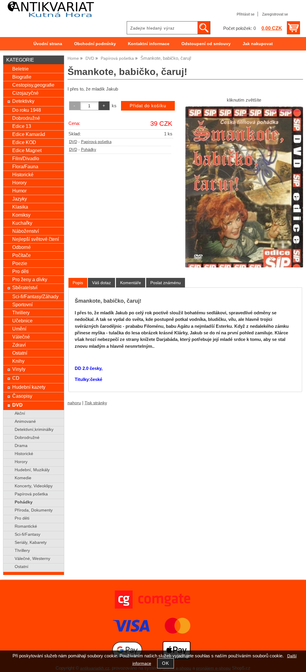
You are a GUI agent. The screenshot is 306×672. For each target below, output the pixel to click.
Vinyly (18, 369)
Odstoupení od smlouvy (206, 44)
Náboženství (25, 231)
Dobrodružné (26, 118)
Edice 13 (21, 126)
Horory (19, 182)
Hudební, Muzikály (32, 470)
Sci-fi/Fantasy (27, 534)
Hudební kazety (28, 387)
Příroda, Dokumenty (34, 510)
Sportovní (22, 304)
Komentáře (130, 282)
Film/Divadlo (25, 158)
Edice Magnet (27, 150)
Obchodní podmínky (95, 44)
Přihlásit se (246, 14)
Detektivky (23, 101)
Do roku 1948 (26, 110)
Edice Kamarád (28, 134)
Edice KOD (24, 142)
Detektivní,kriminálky (34, 429)
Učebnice (22, 320)
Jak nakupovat (258, 44)
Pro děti (20, 271)
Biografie (21, 76)
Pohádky (88, 150)
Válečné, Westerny (32, 558)
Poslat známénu (165, 282)
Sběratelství (24, 287)
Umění (19, 328)
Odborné (21, 247)
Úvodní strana (47, 44)
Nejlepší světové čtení (35, 239)
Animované (25, 421)
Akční (20, 413)
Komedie (23, 478)
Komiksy (21, 215)
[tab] (77, 283)
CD (15, 378)
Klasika (20, 206)
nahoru (74, 403)
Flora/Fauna (25, 166)
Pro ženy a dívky (29, 279)
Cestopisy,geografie (33, 85)
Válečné (21, 336)
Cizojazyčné (25, 93)
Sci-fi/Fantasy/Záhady (35, 296)
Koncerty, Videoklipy (34, 486)
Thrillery (21, 312)
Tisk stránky (96, 403)
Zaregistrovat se (275, 14)
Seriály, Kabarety (31, 542)
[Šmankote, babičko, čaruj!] (244, 186)
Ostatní (19, 353)
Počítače (21, 255)
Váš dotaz (101, 282)
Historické (22, 174)
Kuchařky (22, 223)
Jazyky (19, 198)
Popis (78, 282)
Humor (19, 190)
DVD (73, 142)
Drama (21, 445)
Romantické (26, 526)
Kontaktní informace (148, 44)
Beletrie (20, 68)
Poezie (19, 263)
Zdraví (19, 345)
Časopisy (22, 396)
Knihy (18, 361)
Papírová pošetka (96, 142)
